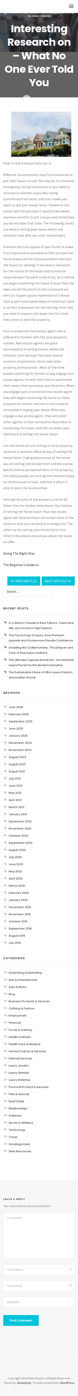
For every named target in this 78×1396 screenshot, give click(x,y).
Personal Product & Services (29, 1087)
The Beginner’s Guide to (21, 565)
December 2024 (20, 743)
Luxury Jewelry (19, 1066)
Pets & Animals (19, 1094)
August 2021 (17, 771)
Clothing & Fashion (22, 1008)
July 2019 (15, 943)
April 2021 (15, 800)
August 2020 (17, 850)
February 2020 (19, 893)
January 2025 (18, 736)
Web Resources (20, 1151)
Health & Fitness (20, 1037)
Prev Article (26, 581)
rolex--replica (41, 16)
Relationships (18, 1108)
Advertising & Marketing (25, 973)
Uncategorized (19, 1144)
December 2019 (20, 907)
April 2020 (16, 878)
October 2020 (18, 836)
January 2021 (18, 814)
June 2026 (16, 707)
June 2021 (15, 786)
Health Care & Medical (24, 1044)
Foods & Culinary (20, 1030)
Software (15, 1116)
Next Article (56, 581)
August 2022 (17, 764)
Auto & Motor (18, 987)
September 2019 (20, 928)
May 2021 (15, 793)
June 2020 (16, 864)
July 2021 (15, 778)
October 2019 (18, 921)
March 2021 (16, 807)
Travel (13, 1137)
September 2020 (20, 843)
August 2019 (17, 936)
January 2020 (18, 900)
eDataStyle (24, 1383)
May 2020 (15, 871)
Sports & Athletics (21, 1123)
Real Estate (16, 1101)
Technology (17, 1130)
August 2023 (17, 757)
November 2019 (20, 914)
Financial (15, 1023)
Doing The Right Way (18, 553)
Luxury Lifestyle (19, 1073)
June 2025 (16, 728)
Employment (17, 1016)
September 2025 (20, 721)
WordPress (67, 1383)
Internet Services (20, 1058)
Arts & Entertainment (23, 980)
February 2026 (19, 714)
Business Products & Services (29, 1001)
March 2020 (17, 886)
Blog (12, 994)
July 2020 (15, 857)
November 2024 (20, 750)
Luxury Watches (19, 1080)
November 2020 (20, 828)
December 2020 (20, 821)
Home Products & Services (27, 1051)
